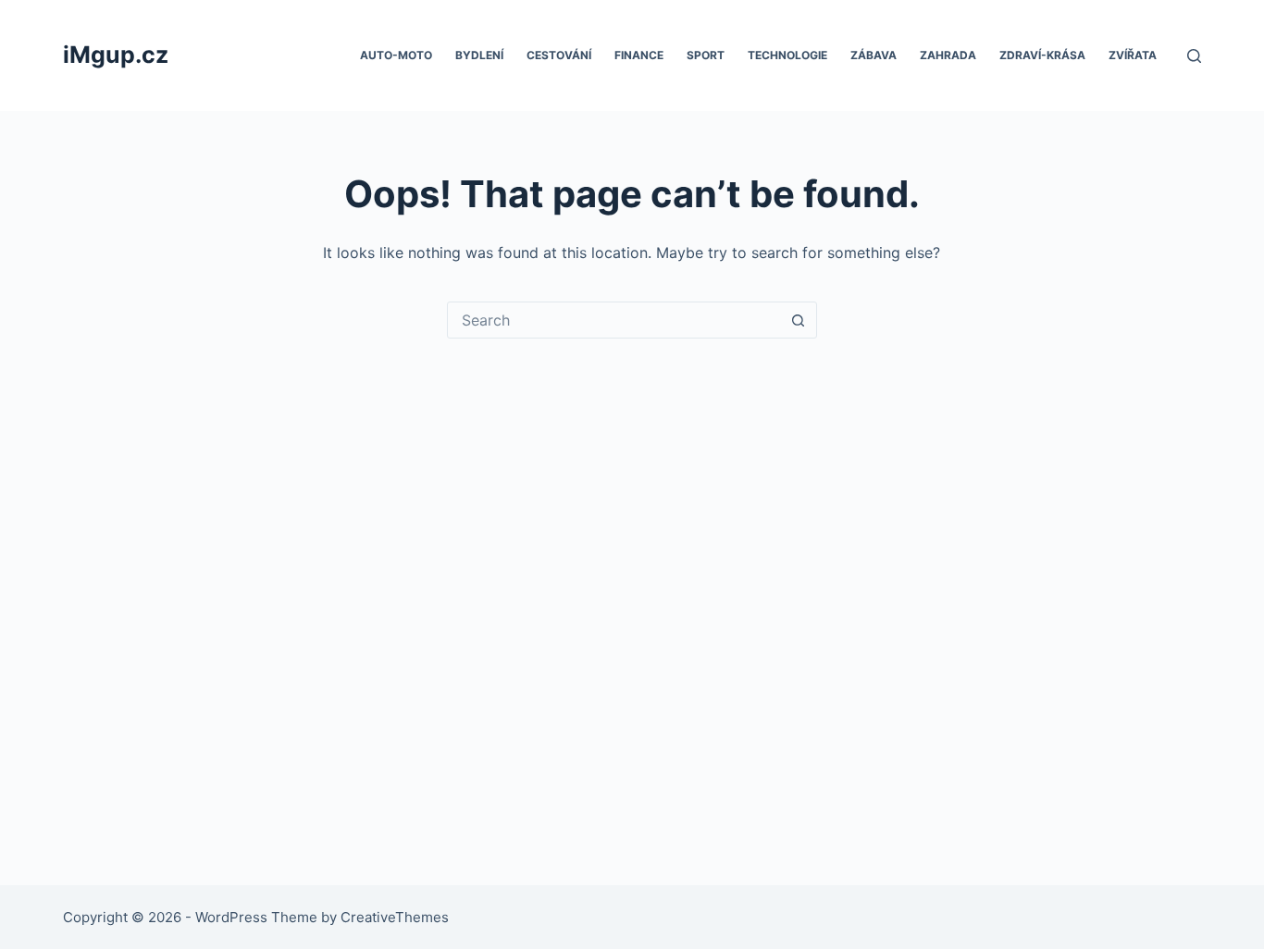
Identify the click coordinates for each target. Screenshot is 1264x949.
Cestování (559, 55)
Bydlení (479, 55)
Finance (638, 55)
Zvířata (1133, 55)
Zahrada (948, 55)
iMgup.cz (115, 54)
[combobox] (614, 320)
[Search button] (798, 320)
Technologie (787, 55)
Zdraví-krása (1042, 55)
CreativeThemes (395, 917)
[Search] (1194, 56)
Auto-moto (396, 55)
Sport (706, 55)
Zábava (873, 55)
